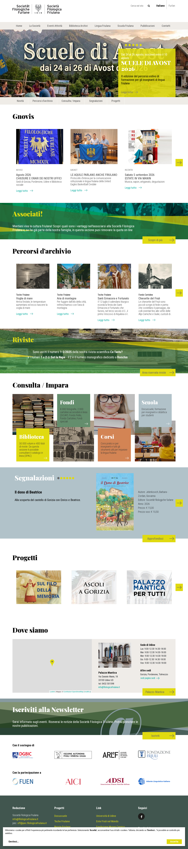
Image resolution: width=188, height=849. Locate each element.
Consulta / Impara (71, 100)
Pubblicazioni (148, 25)
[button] (179, 162)
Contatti (166, 25)
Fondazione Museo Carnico (110, 826)
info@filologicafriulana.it (109, 687)
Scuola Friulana (126, 25)
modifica (87, 691)
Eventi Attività (54, 25)
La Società (34, 25)
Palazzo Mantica (154, 692)
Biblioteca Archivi (78, 25)
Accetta (174, 841)
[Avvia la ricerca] (149, 6)
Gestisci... (14, 841)
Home (19, 25)
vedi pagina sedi (147, 678)
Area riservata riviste (154, 372)
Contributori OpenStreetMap (73, 691)
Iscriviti (155, 735)
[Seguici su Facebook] (141, 816)
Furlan (172, 5)
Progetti (115, 100)
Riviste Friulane (62, 826)
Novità (20, 100)
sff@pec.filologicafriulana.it (32, 823)
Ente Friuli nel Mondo (107, 821)
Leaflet (52, 691)
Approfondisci (155, 538)
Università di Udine (106, 815)
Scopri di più (155, 240)
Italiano (160, 5)
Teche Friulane (62, 821)
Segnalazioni (96, 100)
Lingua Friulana (102, 25)
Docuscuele (60, 815)
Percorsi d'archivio (43, 100)
